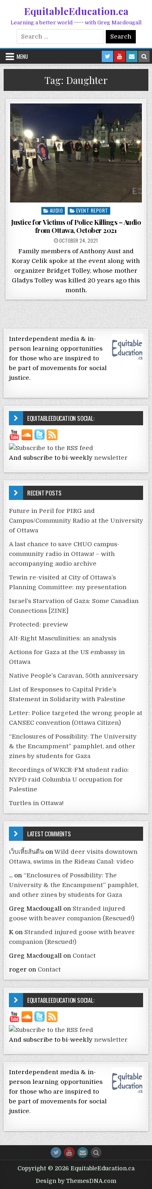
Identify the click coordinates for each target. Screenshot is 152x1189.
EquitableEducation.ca (76, 10)
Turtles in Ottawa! (36, 803)
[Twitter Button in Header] (107, 56)
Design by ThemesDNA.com (76, 1181)
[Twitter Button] (56, 1152)
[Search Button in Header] (144, 56)
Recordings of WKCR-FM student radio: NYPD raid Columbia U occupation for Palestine (69, 779)
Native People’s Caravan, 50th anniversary (73, 675)
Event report (92, 210)
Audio (56, 210)
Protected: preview (38, 624)
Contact (84, 955)
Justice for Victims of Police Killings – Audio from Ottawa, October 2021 (76, 226)
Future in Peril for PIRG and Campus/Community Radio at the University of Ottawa (76, 520)
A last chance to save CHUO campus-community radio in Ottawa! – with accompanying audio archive (64, 554)
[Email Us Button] (82, 1152)
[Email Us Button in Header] (131, 56)
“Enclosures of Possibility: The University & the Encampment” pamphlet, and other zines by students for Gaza (73, 746)
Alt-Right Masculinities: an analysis (62, 638)
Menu (22, 56)
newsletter (111, 457)
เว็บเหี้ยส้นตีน (26, 851)
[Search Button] (96, 1152)
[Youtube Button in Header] (119, 56)
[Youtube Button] (69, 1152)
